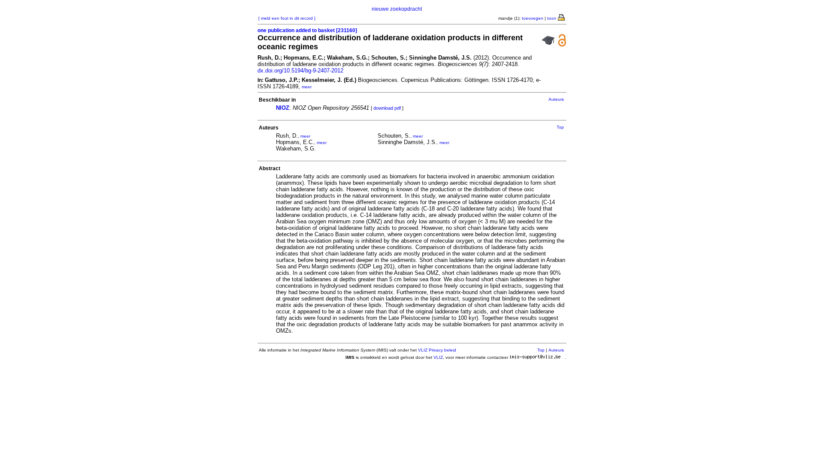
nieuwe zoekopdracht (397, 9)
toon (551, 18)
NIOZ (282, 108)
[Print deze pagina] (562, 17)
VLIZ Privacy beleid (437, 350)
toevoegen (532, 18)
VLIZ (438, 357)
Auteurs (556, 99)
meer (307, 86)
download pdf (387, 108)
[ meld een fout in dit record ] (286, 18)
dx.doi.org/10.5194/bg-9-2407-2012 (300, 70)
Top (560, 127)
